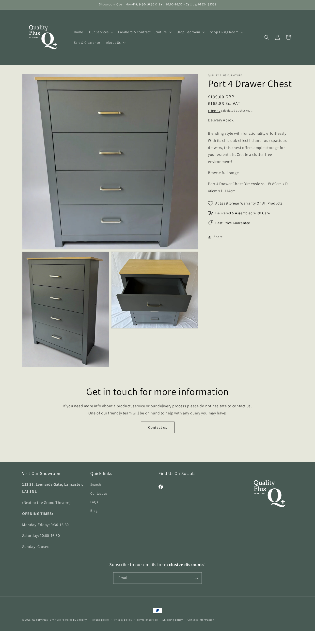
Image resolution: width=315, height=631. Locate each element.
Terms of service (147, 619)
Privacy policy (123, 619)
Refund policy (100, 619)
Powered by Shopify (74, 619)
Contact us (157, 427)
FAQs (94, 502)
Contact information (201, 619)
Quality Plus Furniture (46, 619)
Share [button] (218, 237)
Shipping (214, 110)
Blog (93, 510)
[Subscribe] (196, 578)
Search (95, 485)
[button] (100, 32)
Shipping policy (172, 619)
